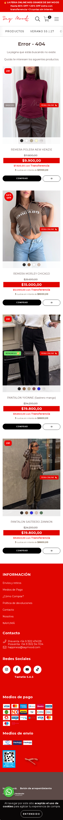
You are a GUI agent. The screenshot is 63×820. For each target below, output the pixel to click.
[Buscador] (37, 19)
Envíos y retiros (12, 583)
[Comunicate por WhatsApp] (9, 792)
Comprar (22, 178)
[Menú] (57, 19)
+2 (44, 389)
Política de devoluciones (17, 603)
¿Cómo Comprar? (13, 596)
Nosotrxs (8, 616)
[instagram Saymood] (6, 670)
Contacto (8, 609)
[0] (46, 20)
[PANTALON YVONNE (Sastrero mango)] (51, 427)
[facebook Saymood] (17, 670)
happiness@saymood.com (24, 647)
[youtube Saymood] (27, 670)
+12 (41, 140)
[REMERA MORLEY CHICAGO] (51, 303)
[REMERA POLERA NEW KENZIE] (51, 179)
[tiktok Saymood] (37, 670)
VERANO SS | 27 (42, 31)
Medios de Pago (13, 589)
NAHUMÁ (9, 623)
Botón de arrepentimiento (36, 788)
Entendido (31, 814)
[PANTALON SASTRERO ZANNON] (51, 551)
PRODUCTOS (14, 31)
